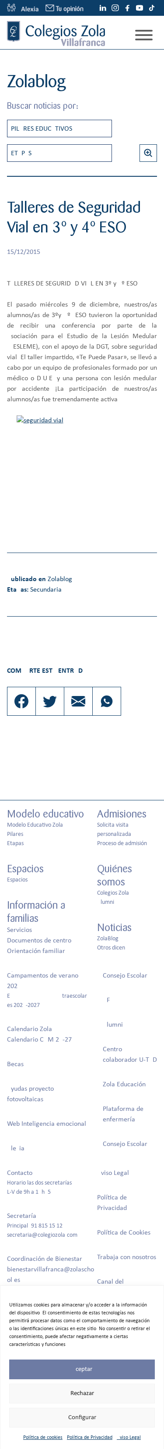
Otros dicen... (113, 948)
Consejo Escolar (125, 975)
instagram (115, 8)
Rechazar (82, 1393)
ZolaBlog (108, 938)
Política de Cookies (123, 1232)
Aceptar (82, 1369)
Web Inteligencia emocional (46, 1124)
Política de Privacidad (89, 1437)
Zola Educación (124, 1084)
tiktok (152, 8)
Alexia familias (22, 8)
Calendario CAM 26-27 (39, 1039)
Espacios (17, 880)
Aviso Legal (129, 1437)
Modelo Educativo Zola (35, 825)
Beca (14, 1064)
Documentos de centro (39, 940)
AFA (108, 1000)
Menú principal (144, 35)
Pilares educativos (41, 128)
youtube (139, 8)
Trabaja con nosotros (126, 1257)
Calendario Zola (29, 1029)
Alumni (105, 902)
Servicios (19, 930)
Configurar (82, 1417)
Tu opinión (70, 9)
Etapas (21, 153)
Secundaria (46, 589)
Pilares (15, 834)
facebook (127, 8)
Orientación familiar (36, 951)
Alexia (15, 1148)
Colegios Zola (113, 893)
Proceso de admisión (122, 843)
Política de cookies (43, 1437)
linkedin (103, 8)
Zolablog (60, 579)
